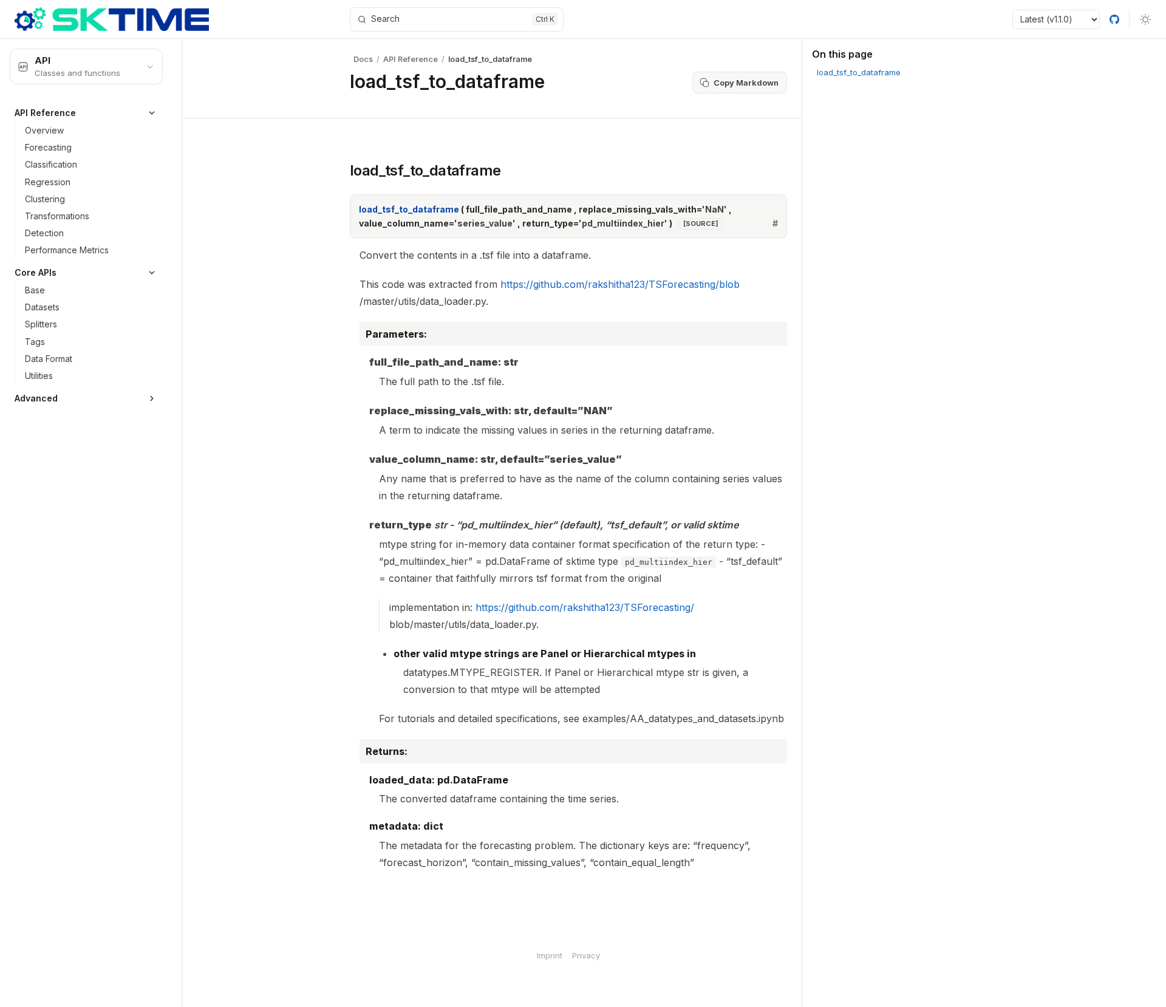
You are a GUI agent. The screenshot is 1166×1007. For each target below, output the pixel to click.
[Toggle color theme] (1145, 19)
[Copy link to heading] (339, 170)
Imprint (549, 955)
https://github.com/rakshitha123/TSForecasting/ (585, 607)
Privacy (586, 955)
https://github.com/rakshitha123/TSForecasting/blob (620, 284)
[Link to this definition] (775, 223)
